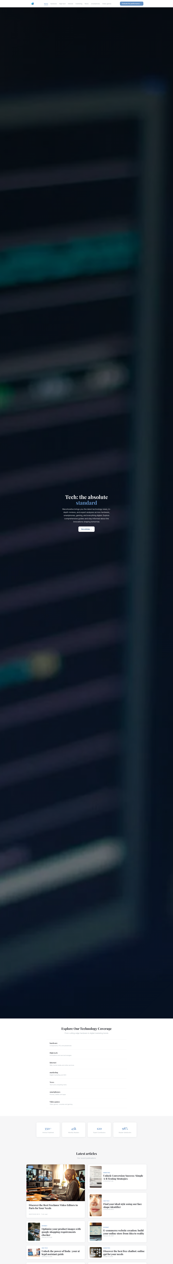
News (87, 3)
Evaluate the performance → (131, 3)
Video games (106, 3)
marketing (78, 3)
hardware (53, 3)
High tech (62, 3)
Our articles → (86, 529)
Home (46, 3)
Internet (70, 3)
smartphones (95, 3)
